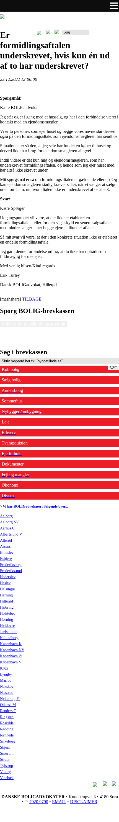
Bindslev (7, 552)
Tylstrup (6, 766)
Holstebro (7, 613)
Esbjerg (6, 559)
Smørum (7, 753)
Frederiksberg (11, 565)
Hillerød (6, 601)
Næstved (6, 693)
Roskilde (7, 723)
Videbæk (7, 778)
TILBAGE (32, 299)
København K (11, 644)
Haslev (5, 583)
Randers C (8, 711)
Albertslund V (11, 534)
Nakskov (7, 686)
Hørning (6, 619)
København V (11, 662)
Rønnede (7, 735)
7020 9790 (38, 801)
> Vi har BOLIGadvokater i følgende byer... (34, 506)
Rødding (6, 729)
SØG (113, 368)
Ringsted (7, 717)
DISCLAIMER (83, 801)
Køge (4, 668)
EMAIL (59, 801)
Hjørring (7, 607)
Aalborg (6, 516)
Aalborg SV (9, 522)
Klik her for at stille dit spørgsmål (33, 324)
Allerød (6, 540)
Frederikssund (11, 571)
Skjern (5, 747)
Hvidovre (7, 626)
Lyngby (6, 674)
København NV (12, 650)
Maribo (5, 680)
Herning (6, 595)
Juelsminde (8, 632)
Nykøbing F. (10, 699)
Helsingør (7, 589)
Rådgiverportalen (104, 34)
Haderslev (7, 577)
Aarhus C (7, 528)
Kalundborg (9, 638)
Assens (5, 546)
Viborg (5, 772)
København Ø (11, 656)
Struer (5, 760)
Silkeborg (7, 741)
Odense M (8, 705)
